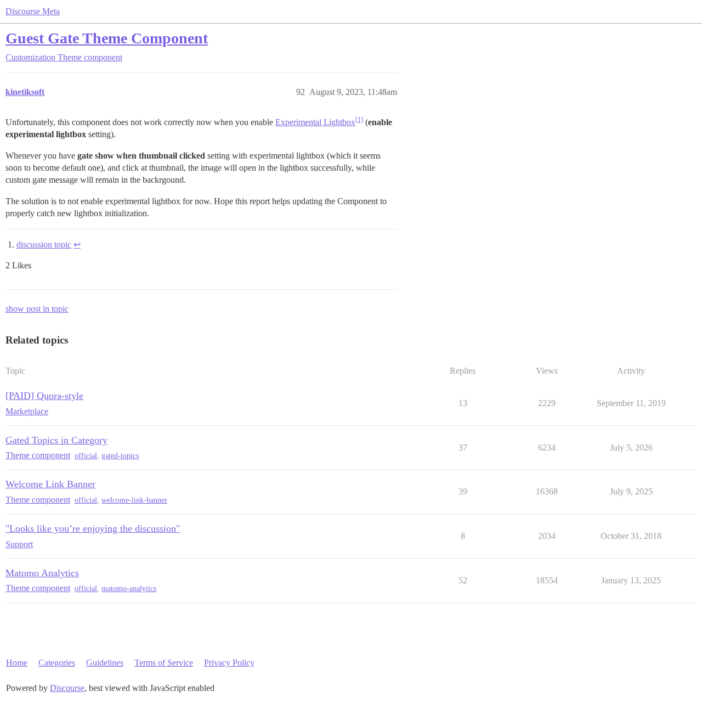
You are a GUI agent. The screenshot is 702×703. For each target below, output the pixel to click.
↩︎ (77, 244)
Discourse (67, 688)
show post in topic (37, 308)
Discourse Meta (32, 11)
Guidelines (104, 662)
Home (16, 662)
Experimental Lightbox (315, 122)
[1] (359, 119)
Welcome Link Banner (50, 484)
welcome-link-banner (134, 500)
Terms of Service (163, 662)
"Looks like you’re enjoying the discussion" (92, 528)
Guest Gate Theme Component (106, 38)
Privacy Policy (229, 662)
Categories (56, 662)
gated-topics (120, 456)
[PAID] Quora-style (44, 395)
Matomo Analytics (42, 572)
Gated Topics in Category (56, 440)
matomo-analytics (128, 588)
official (86, 456)
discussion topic (43, 244)
